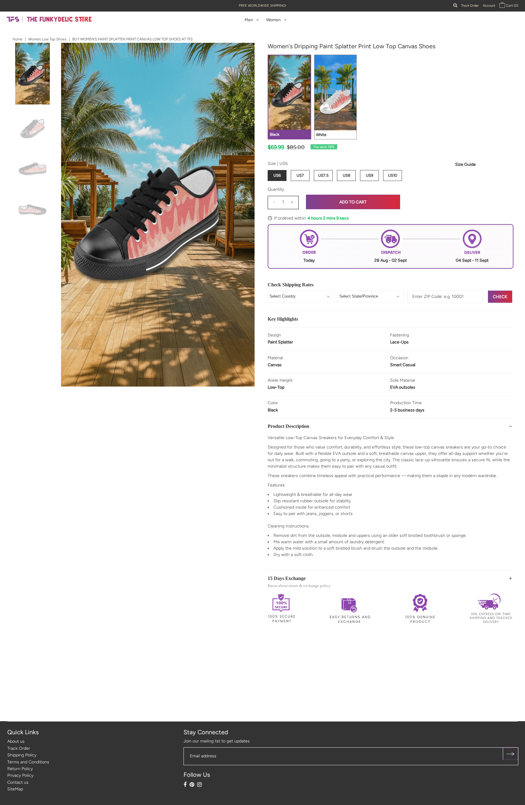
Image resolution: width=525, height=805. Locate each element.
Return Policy (20, 768)
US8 (346, 175)
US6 (277, 175)
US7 (300, 175)
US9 (369, 175)
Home (17, 39)
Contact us (18, 782)
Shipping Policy (21, 755)
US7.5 (323, 175)
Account (489, 6)
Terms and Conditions (28, 762)
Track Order (470, 6)
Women (273, 19)
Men (249, 19)
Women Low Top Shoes (47, 39)
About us (16, 741)
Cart (511, 6)
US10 (392, 175)
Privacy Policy (20, 775)
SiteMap (15, 789)
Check (500, 296)
